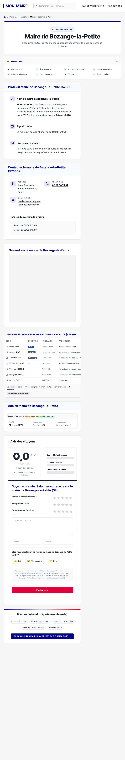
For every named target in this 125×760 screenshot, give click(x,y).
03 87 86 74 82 (60, 185)
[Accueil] (5, 17)
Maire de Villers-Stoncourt (33, 627)
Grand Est (13, 17)
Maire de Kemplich (18, 621)
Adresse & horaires (17, 74)
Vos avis (70, 74)
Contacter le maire (103, 69)
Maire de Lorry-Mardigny (63, 621)
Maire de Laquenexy (39, 621)
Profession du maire (74, 69)
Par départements (93, 6)
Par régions (115, 6)
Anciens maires (101, 74)
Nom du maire (15, 69)
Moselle (24, 17)
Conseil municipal (45, 74)
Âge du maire (43, 69)
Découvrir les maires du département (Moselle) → (42, 636)
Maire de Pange (55, 627)
